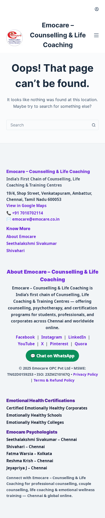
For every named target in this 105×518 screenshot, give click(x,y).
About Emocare (21, 236)
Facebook (25, 337)
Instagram (51, 337)
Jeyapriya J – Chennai (26, 467)
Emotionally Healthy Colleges (35, 422)
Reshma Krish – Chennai (29, 460)
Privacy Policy (85, 374)
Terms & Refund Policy (54, 380)
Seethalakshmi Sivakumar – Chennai (41, 439)
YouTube (26, 344)
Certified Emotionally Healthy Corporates (46, 408)
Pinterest (59, 344)
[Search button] (93, 125)
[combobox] (48, 125)
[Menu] (96, 35)
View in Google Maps (26, 205)
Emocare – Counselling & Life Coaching (58, 35)
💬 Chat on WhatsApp (52, 356)
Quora (81, 344)
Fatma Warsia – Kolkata (29, 453)
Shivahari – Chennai (25, 446)
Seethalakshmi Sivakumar (31, 243)
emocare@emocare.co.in (36, 219)
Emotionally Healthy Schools (34, 415)
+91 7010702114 (27, 212)
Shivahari (15, 250)
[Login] (97, 9)
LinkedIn (77, 337)
